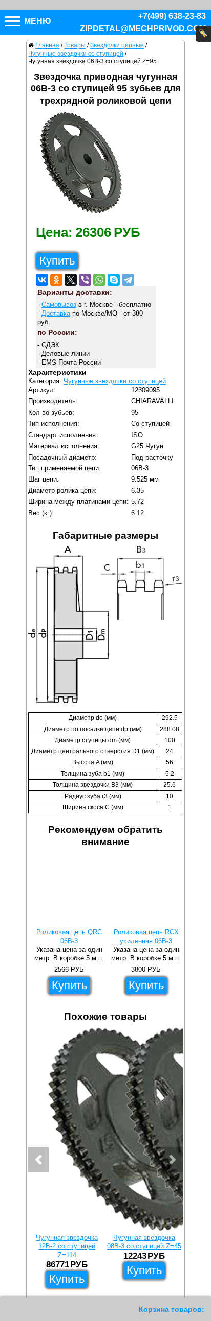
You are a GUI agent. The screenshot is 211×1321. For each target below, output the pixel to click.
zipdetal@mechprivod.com (143, 28)
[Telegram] (128, 280)
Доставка (55, 313)
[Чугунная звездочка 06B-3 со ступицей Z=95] (85, 165)
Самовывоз (58, 304)
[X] (71, 280)
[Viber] (85, 280)
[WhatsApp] (99, 280)
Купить (57, 260)
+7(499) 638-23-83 (172, 16)
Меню (36, 21)
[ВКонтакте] (42, 280)
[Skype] (114, 280)
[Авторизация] (203, 34)
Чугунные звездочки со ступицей (115, 381)
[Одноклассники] (56, 280)
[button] (38, 1159)
